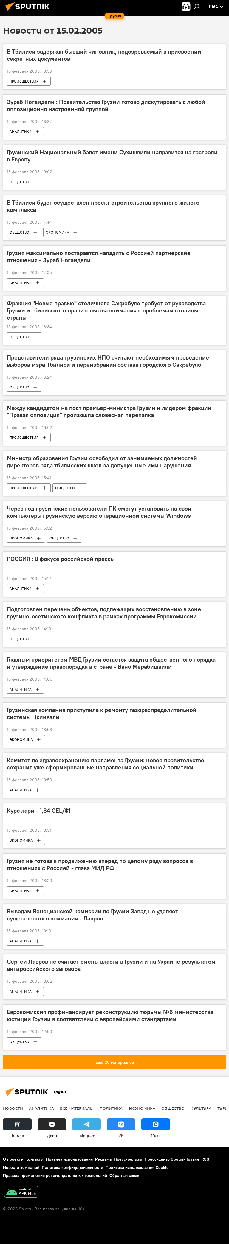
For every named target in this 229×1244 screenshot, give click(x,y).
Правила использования (69, 1159)
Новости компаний (21, 1167)
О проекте (13, 1159)
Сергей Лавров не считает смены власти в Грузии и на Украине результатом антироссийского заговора (111, 965)
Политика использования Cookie (137, 1167)
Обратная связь (124, 1175)
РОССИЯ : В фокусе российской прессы (61, 558)
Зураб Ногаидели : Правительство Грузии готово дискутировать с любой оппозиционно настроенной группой (106, 105)
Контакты (34, 1159)
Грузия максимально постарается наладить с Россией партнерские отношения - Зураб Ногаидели (99, 256)
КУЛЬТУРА (201, 1108)
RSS (205, 1159)
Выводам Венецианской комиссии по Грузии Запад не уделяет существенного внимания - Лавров (92, 915)
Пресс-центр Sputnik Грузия (172, 1159)
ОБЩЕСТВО (19, 182)
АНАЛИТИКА (21, 131)
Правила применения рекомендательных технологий (55, 1175)
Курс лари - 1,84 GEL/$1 (38, 810)
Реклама (103, 1159)
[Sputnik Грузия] (29, 11)
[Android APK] (21, 1192)
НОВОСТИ (13, 1108)
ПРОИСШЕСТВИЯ (24, 81)
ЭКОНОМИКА (57, 232)
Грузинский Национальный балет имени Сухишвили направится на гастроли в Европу (112, 156)
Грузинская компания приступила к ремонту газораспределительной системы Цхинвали (101, 713)
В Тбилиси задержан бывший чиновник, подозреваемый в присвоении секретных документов (104, 55)
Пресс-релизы (128, 1159)
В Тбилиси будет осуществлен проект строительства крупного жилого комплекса (103, 206)
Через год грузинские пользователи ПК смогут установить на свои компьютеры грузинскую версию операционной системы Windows (99, 512)
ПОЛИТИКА (111, 1108)
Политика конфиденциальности (72, 1167)
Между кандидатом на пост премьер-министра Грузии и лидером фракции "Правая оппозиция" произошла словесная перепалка (109, 411)
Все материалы (77, 1108)
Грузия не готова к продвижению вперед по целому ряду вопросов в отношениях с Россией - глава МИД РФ (100, 864)
